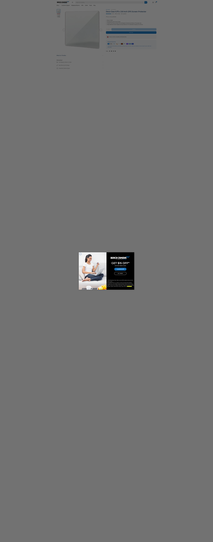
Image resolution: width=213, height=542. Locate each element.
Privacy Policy (129, 286)
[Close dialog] (80, 254)
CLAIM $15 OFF (120, 269)
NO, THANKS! (120, 273)
